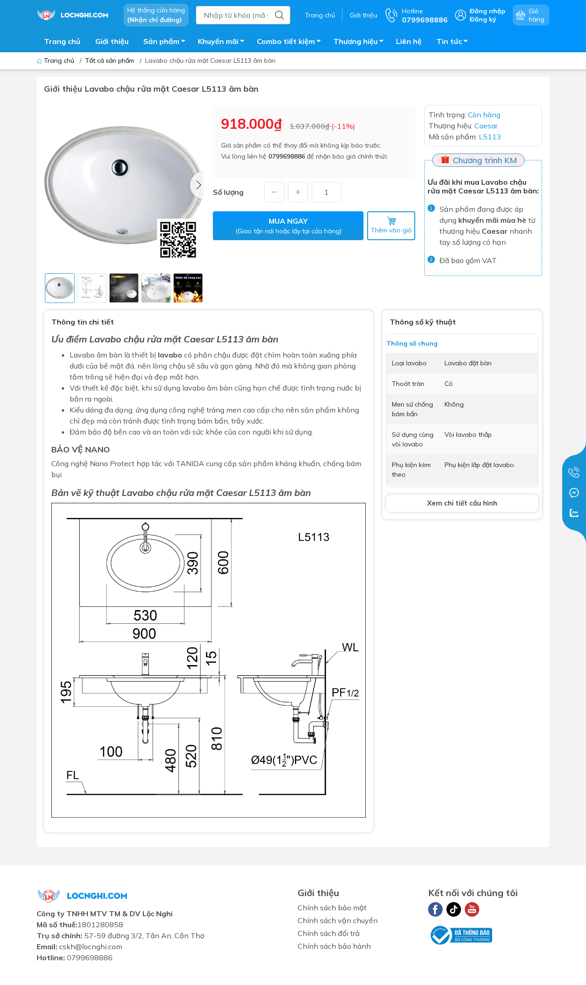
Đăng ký (483, 19)
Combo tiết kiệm (286, 41)
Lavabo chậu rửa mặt (135, 339)
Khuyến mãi (218, 41)
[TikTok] (453, 909)
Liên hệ (409, 41)
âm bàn (294, 492)
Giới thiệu (363, 15)
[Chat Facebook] (574, 492)
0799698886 (286, 156)
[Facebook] (435, 909)
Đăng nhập (487, 11)
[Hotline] (574, 472)
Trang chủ (320, 15)
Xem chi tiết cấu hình (462, 503)
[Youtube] (472, 909)
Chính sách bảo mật (332, 907)
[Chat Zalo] (574, 513)
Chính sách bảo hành (334, 946)
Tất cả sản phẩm (109, 60)
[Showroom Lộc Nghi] (75, 14)
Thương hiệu (355, 41)
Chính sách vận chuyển (338, 920)
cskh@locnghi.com (90, 946)
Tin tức (449, 41)
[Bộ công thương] (460, 934)
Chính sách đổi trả (329, 933)
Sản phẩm (161, 41)
